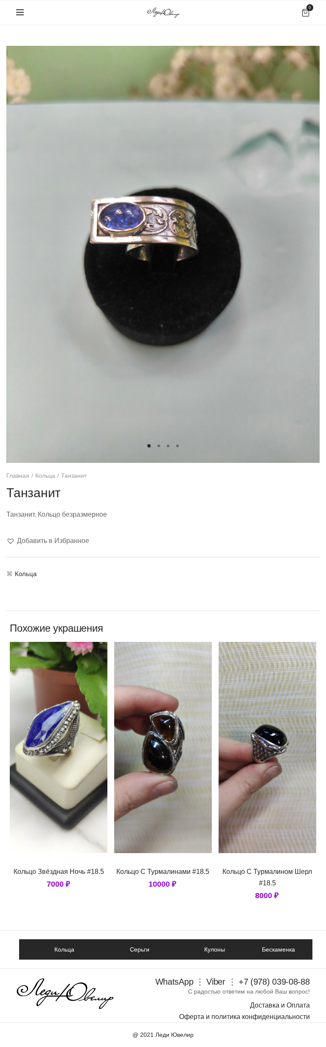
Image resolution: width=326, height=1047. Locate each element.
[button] (47, 540)
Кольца (45, 475)
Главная (17, 475)
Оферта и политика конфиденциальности (244, 1016)
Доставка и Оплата (280, 1005)
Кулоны (214, 949)
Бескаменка (278, 949)
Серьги (139, 949)
